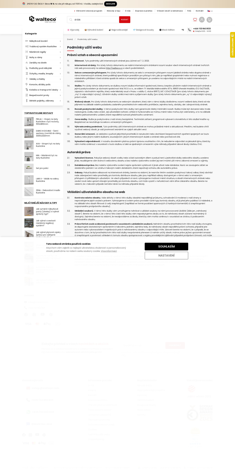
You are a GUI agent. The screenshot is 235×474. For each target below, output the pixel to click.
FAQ (189, 11)
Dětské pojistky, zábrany (41, 100)
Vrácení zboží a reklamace (170, 11)
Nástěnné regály (37, 52)
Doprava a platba (143, 11)
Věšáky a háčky (37, 79)
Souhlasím (166, 246)
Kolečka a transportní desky (43, 89)
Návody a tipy (113, 11)
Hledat (124, 19)
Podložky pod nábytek (40, 68)
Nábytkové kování (38, 41)
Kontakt (200, 11)
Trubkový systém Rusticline (43, 46)
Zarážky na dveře (38, 62)
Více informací (109, 251)
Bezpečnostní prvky (39, 95)
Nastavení (166, 255)
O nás (128, 11)
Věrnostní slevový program (89, 11)
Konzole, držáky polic (40, 84)
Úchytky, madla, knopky (41, 73)
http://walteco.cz (114, 68)
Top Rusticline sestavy (38, 113)
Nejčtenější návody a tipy (40, 202)
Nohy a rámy (35, 57)
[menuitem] (74, 30)
